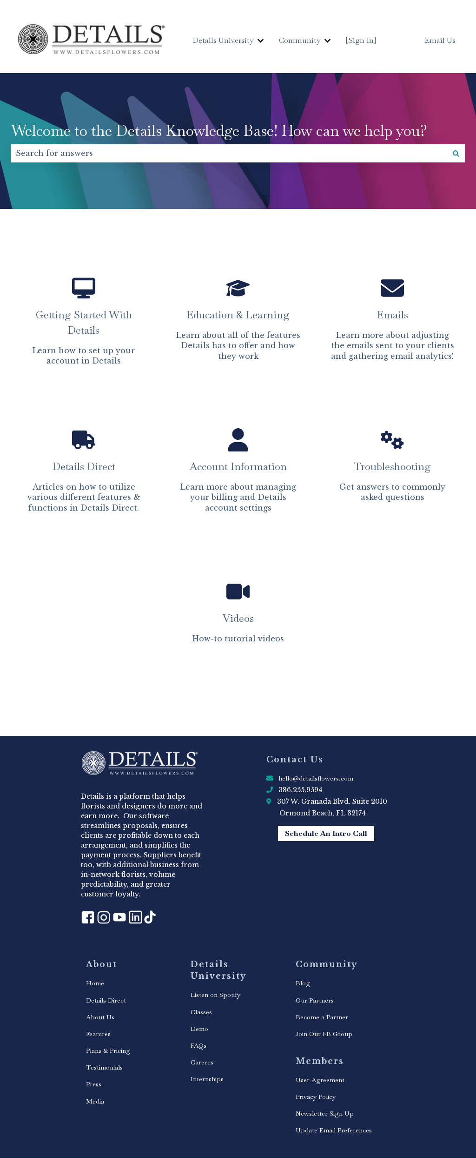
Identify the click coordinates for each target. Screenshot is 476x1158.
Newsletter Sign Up (325, 1113)
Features (98, 1034)
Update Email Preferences (334, 1130)
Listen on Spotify (215, 994)
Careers (202, 1062)
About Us (100, 1017)
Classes (201, 1012)
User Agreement (320, 1080)
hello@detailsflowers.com (315, 778)
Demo (199, 1028)
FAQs (198, 1045)
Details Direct (106, 1000)
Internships (207, 1079)
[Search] (456, 153)
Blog (303, 983)
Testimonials (104, 1067)
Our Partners (315, 1000)
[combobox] (229, 153)
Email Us (440, 40)
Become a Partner (322, 1017)
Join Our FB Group (324, 1034)
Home (95, 983)
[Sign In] (361, 40)
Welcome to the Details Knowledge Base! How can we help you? (219, 130)
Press (93, 1084)
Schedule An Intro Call (326, 833)
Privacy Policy (316, 1096)
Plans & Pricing (108, 1050)
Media (95, 1101)
